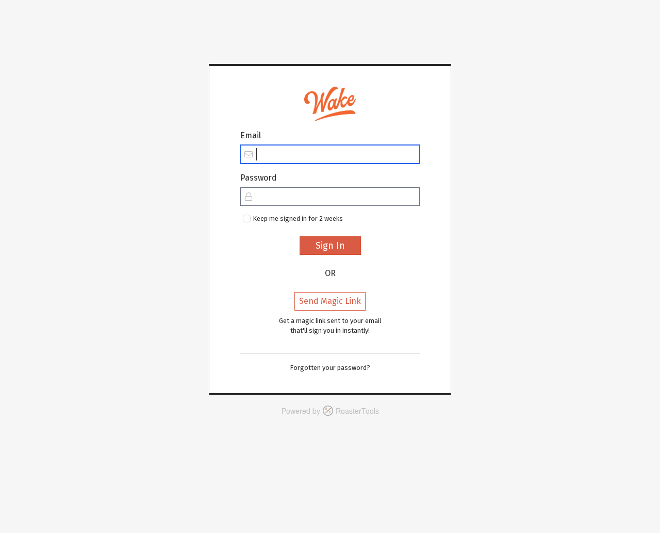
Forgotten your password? (330, 368)
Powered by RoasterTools (330, 411)
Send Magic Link (330, 301)
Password (258, 178)
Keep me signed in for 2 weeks (298, 218)
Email (250, 135)
